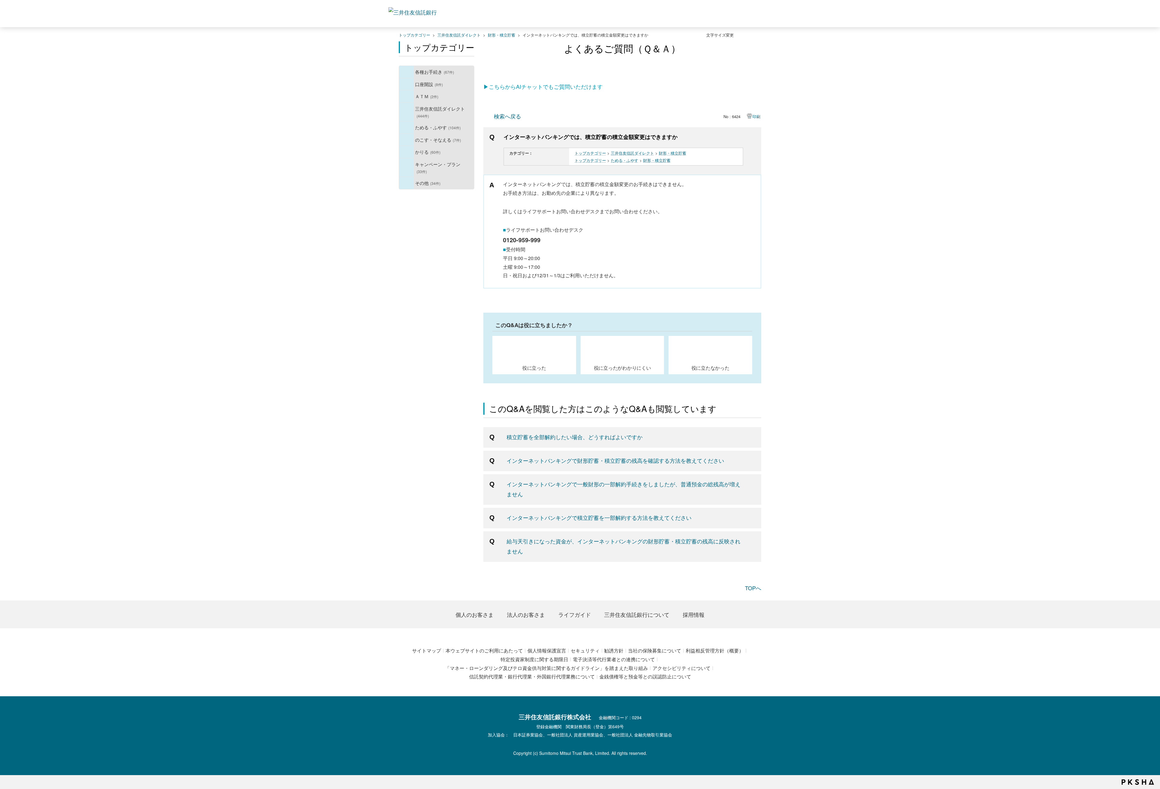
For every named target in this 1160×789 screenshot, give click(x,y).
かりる (427, 151)
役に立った (534, 367)
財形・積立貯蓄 (501, 35)
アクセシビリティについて (681, 668)
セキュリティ (585, 650)
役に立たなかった (710, 367)
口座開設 (429, 84)
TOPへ (753, 588)
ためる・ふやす (438, 127)
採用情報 (693, 614)
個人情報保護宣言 (546, 650)
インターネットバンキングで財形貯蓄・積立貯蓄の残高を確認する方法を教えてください (615, 460)
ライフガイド (574, 614)
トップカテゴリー (414, 35)
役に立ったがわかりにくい (622, 367)
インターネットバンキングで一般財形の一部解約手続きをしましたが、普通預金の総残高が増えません (623, 489)
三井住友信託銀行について (636, 614)
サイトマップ (426, 650)
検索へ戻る (507, 116)
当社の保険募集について (654, 650)
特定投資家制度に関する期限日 (534, 659)
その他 (427, 182)
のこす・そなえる (438, 139)
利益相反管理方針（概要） (715, 650)
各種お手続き (434, 71)
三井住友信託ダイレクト (459, 35)
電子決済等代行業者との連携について (614, 659)
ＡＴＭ (426, 96)
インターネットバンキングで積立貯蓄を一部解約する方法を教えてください (599, 517)
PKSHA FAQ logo (1138, 782)
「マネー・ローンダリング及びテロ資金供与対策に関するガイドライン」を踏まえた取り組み (546, 668)
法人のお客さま (526, 614)
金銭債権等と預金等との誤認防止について (645, 676)
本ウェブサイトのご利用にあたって (484, 650)
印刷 (756, 116)
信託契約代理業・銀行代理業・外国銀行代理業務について (532, 676)
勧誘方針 (614, 650)
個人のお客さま (475, 614)
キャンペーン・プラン (437, 167)
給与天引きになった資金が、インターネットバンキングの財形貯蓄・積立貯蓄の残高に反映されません (623, 546)
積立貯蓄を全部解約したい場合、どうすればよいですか (575, 437)
